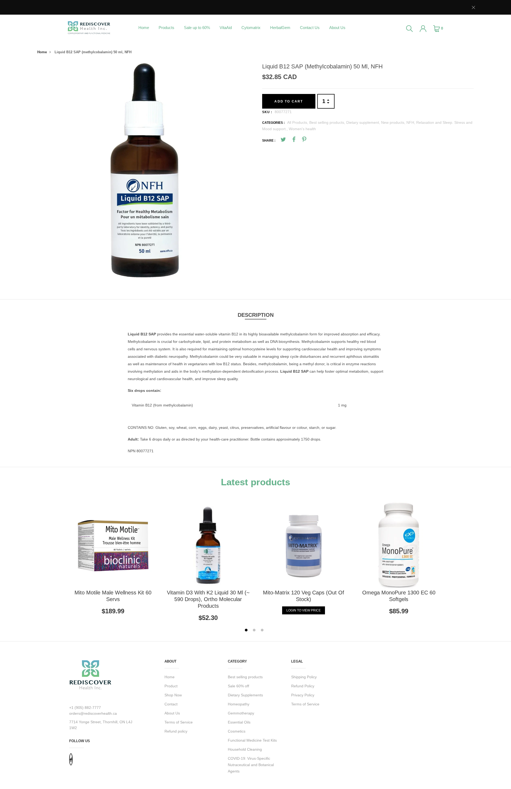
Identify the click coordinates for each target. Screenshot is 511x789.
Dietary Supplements (245, 695)
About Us (337, 27)
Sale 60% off (238, 686)
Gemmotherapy (241, 713)
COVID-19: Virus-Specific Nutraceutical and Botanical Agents (251, 764)
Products (166, 27)
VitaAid (226, 27)
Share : (268, 140)
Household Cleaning (245, 749)
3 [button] (262, 630)
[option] (144, 170)
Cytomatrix (251, 27)
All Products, (298, 122)
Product (171, 686)
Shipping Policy (304, 677)
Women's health (302, 129)
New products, (393, 122)
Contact (171, 704)
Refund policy (175, 731)
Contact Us (310, 27)
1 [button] (247, 630)
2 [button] (255, 630)
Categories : (273, 123)
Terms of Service (178, 722)
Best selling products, (327, 122)
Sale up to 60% (197, 27)
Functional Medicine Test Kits (252, 740)
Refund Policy (302, 686)
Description (256, 315)
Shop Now (173, 695)
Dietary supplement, (363, 122)
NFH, (411, 122)
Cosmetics (236, 731)
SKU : (267, 112)
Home (143, 27)
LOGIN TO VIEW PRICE (303, 610)
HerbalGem (280, 27)
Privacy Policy (302, 695)
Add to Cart (288, 101)
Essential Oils (239, 722)
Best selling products (245, 677)
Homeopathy (238, 704)
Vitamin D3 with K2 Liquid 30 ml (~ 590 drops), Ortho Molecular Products (208, 599)
